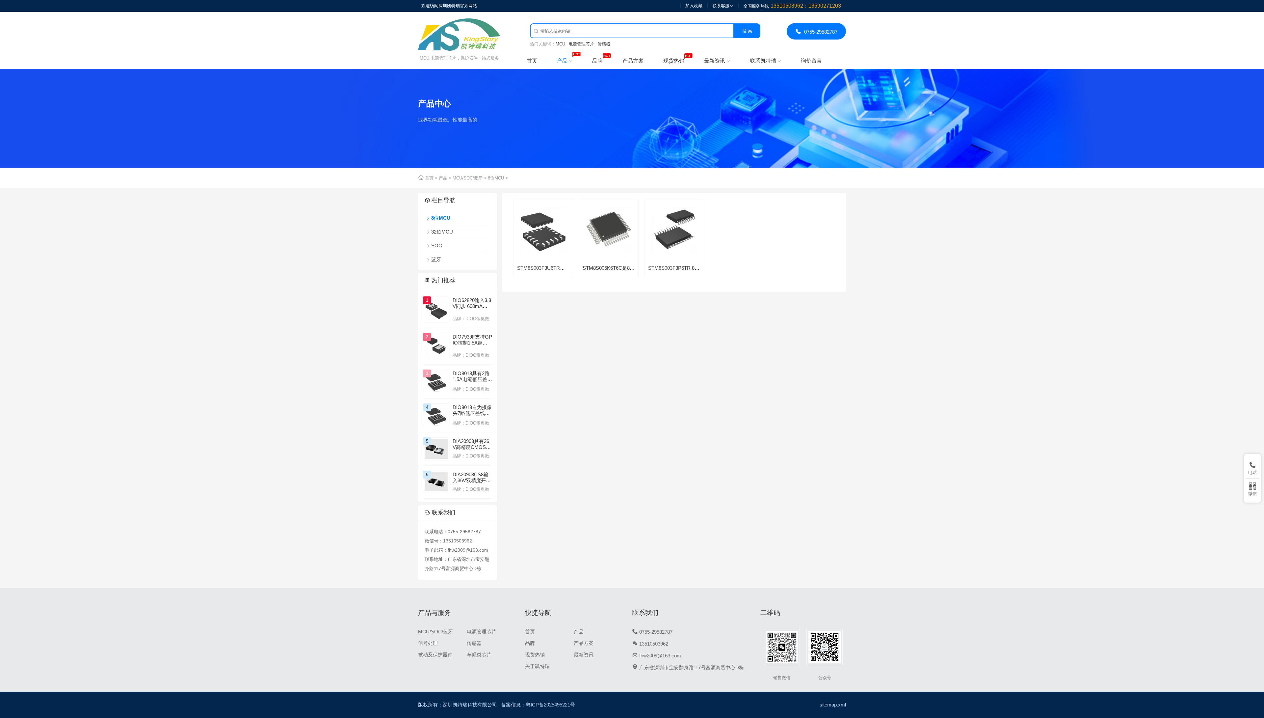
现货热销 (673, 61)
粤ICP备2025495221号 (550, 704)
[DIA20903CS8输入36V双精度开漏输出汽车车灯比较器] (436, 481)
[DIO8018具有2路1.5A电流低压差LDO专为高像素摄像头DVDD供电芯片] (436, 381)
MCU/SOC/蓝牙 (468, 178)
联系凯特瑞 (765, 61)
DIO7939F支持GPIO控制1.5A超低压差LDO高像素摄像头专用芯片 (472, 345)
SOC (436, 245)
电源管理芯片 (581, 43)
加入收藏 (693, 5)
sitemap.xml (833, 704)
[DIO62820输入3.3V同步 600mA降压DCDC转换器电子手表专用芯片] (436, 309)
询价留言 (811, 61)
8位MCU (496, 178)
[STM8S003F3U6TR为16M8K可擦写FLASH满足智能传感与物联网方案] (543, 251)
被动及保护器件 (435, 654)
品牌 (597, 61)
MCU (560, 43)
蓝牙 (436, 259)
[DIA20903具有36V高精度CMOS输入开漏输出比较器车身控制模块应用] (436, 448)
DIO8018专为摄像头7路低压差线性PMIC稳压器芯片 (472, 413)
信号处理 (428, 643)
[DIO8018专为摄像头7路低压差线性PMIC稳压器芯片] (436, 415)
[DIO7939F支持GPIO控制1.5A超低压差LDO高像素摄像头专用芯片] (436, 345)
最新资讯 (717, 61)
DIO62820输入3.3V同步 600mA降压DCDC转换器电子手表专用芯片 (472, 309)
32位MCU (442, 232)
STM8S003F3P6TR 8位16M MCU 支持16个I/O (699, 268)
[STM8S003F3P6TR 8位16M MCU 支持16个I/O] (674, 251)
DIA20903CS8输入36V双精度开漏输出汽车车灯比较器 (472, 483)
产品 (564, 61)
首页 (532, 61)
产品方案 (633, 61)
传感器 (603, 43)
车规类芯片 (479, 654)
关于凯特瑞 (537, 666)
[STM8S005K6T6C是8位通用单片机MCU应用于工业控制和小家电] (608, 251)
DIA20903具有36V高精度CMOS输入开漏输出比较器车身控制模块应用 (472, 450)
